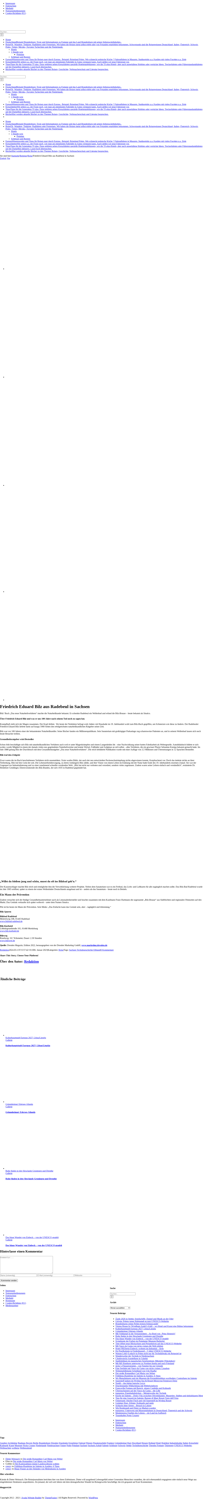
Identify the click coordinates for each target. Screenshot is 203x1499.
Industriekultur (176, 1443)
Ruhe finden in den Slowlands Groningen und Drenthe (29, 1171)
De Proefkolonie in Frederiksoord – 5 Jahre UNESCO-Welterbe (143, 1351)
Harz (129, 1443)
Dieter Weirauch (13, 1459)
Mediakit (119, 1425)
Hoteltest (165, 1443)
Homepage (10, 1300)
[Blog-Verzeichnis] (5, 1493)
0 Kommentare (107, 950)
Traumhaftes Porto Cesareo (127, 1415)
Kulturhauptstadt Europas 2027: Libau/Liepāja (26, 1038)
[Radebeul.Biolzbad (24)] (78, 377)
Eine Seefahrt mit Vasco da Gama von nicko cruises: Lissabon (142, 1368)
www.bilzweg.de (7, 940)
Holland (151, 1443)
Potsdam (76, 1445)
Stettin (129, 1445)
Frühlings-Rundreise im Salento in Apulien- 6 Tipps (137, 1376)
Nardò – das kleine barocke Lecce (130, 1383)
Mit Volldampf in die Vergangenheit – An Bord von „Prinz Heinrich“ (145, 1333)
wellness (15, 1448)
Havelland (136, 1443)
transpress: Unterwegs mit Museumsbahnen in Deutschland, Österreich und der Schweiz (153, 1410)
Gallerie (9, 1040)
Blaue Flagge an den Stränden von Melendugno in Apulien (40, 1469)
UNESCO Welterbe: (183, 1445)
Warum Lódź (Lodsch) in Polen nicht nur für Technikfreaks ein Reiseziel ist (148, 1353)
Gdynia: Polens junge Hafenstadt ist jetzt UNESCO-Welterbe (142, 1321)
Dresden (54, 1443)
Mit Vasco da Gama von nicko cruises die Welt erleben (139, 1346)
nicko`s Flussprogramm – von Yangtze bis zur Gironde (139, 1366)
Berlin (35, 1443)
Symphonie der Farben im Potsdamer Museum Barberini (140, 1341)
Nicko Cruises (29, 1445)
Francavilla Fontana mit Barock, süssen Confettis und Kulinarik (143, 1388)
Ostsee (63, 1445)
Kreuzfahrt (193, 1443)
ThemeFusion (51, 1498)
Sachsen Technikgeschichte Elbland (84, 950)
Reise (61, 950)
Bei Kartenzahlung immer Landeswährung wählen (37, 1464)
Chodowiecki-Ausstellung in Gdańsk (131, 1358)
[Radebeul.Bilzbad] (78, 269)
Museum (18, 1445)
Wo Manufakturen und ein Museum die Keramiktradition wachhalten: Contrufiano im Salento (156, 1378)
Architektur (12, 1443)
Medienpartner (12, 1305)
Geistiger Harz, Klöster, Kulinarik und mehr (134, 1403)
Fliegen (89, 1443)
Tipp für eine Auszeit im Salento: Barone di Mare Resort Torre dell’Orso (146, 1398)
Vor (8, 158)
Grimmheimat (121, 1443)
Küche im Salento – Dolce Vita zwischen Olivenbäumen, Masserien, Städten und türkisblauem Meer (159, 1395)
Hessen (145, 1443)
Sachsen (83, 1445)
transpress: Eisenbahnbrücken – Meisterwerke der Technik (140, 1393)
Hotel (158, 1443)
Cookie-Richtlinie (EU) (125, 1430)
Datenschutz (120, 1422)
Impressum (120, 1420)
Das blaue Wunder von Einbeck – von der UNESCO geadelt (32, 1237)
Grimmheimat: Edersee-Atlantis (19, 1104)
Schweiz (122, 1445)
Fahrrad (82, 1443)
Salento (105, 1445)
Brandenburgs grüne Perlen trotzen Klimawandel (136, 1324)
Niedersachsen (53, 1445)
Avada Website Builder (31, 1498)
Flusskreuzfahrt (99, 1443)
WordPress (93, 1498)
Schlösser (113, 1445)
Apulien (3, 1443)
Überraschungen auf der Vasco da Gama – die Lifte (137, 1391)
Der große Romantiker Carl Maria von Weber (135, 1373)
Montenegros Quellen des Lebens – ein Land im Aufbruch (140, 1413)
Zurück (3, 158)
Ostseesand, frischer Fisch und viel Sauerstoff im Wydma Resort (143, 1400)
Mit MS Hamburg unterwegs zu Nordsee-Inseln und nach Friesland (144, 1363)
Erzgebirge (73, 1443)
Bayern (29, 1443)
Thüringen (169, 1445)
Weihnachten (5, 1448)
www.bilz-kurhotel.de (9, 931)
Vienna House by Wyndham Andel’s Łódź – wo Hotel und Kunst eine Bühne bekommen (154, 1326)
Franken (110, 1443)
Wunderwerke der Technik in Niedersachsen (134, 1356)
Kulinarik (4, 1445)
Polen (69, 1445)
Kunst (11, 1445)
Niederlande (41, 1445)
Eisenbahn (63, 1443)
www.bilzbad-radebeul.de (11, 921)
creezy (8, 1466)
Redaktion (4, 950)
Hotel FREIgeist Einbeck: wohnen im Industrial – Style (139, 1348)
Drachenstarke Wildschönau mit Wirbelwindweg (136, 1386)
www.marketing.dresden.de (94, 945)
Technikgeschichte (140, 1445)
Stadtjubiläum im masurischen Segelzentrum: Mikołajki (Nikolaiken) (145, 1361)
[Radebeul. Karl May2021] (76, 591)
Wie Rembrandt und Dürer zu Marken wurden (135, 1408)
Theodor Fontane (156, 1445)
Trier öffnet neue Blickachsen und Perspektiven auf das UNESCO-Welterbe (148, 1343)
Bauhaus (22, 1443)
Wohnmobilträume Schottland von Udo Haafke (136, 1371)
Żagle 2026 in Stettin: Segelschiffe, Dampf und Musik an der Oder (144, 1319)
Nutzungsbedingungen (125, 1427)
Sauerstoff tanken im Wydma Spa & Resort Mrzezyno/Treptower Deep (146, 1381)
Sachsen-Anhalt (95, 1445)
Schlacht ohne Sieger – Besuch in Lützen (133, 1405)
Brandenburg (44, 1443)
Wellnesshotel (26, 1448)
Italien (185, 1443)
